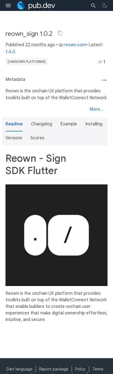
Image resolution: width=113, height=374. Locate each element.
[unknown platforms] (27, 62)
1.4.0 (10, 52)
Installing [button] (93, 124)
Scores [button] (37, 138)
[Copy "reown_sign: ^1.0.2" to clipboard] (60, 33)
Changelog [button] (41, 124)
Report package (53, 369)
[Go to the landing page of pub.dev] (35, 5)
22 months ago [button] (40, 45)
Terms (97, 369)
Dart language (19, 369)
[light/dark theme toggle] (104, 5)
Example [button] (68, 124)
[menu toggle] (8, 5)
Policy (80, 369)
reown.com (75, 45)
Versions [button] (13, 138)
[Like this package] (99, 61)
